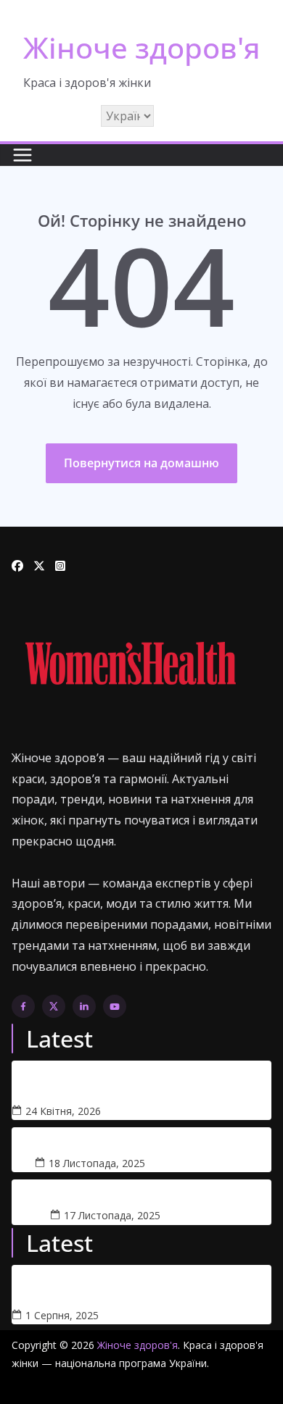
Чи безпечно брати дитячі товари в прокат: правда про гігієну (138, 1081)
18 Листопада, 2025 (97, 1163)
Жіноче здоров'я (142, 47)
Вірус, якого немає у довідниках (141, 1193)
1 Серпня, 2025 (62, 1315)
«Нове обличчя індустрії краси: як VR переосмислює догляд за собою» (117, 1286)
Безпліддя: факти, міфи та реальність (142, 1141)
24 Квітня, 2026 (63, 1111)
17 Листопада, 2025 (112, 1215)
